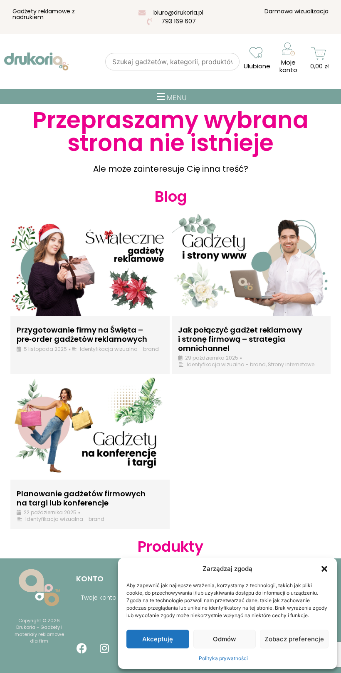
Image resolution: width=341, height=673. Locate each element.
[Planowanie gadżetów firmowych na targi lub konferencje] (90, 428)
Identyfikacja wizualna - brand (119, 349)
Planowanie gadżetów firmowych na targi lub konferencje (81, 498)
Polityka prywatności (223, 658)
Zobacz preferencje (294, 639)
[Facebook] (81, 648)
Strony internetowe (291, 364)
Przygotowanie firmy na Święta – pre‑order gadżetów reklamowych (82, 334)
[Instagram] (104, 648)
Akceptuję (157, 639)
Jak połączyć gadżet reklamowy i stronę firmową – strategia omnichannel (240, 339)
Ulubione (257, 66)
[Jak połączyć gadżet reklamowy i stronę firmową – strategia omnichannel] (251, 264)
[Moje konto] (288, 49)
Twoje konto (98, 597)
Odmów (224, 639)
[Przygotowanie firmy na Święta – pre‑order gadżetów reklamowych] (90, 264)
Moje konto (288, 66)
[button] (324, 569)
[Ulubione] (256, 52)
